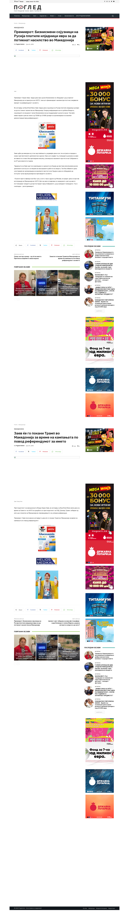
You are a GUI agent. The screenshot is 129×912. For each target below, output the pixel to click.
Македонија (22, 23)
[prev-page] (15, 299)
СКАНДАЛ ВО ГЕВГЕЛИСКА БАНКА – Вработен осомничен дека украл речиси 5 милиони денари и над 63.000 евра (104, 303)
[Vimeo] (111, 1)
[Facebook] (105, 1)
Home (15, 23)
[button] (112, 16)
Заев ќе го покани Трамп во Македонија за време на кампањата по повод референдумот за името (65, 258)
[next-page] (18, 299)
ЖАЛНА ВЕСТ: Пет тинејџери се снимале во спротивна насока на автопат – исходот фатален (69, 290)
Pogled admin (20, 44)
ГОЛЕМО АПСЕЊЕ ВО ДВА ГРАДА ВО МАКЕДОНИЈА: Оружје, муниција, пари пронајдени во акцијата (47, 291)
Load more (99, 311)
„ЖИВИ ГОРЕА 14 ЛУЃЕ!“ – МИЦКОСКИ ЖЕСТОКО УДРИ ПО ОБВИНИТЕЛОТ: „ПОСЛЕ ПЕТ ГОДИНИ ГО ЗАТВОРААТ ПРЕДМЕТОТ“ (105, 291)
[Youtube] (114, 1)
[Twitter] (109, 1)
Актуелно (24, 286)
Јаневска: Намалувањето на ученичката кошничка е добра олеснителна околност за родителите (24, 291)
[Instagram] (107, 1)
